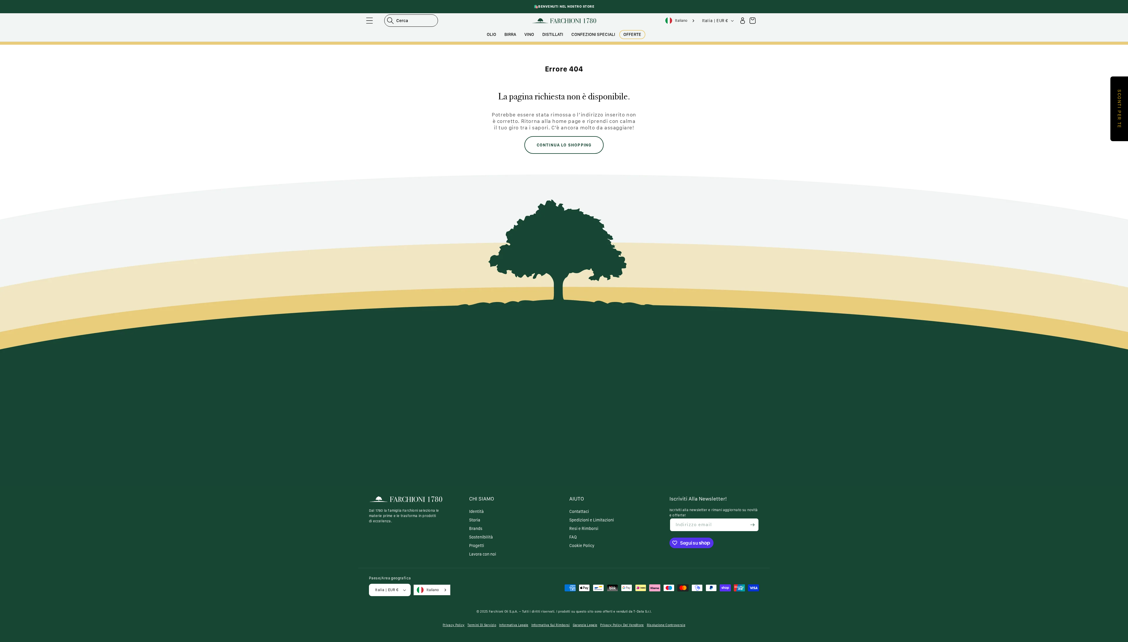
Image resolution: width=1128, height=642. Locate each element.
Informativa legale (513, 625)
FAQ (573, 537)
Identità (476, 511)
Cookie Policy (581, 545)
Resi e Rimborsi (583, 528)
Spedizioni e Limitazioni (591, 520)
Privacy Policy (453, 625)
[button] (369, 20)
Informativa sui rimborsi (550, 625)
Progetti (476, 545)
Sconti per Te (1119, 108)
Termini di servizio (481, 625)
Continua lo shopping (564, 145)
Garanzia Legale (585, 625)
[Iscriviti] (752, 525)
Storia (474, 520)
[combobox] (680, 21)
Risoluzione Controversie (666, 625)
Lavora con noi (482, 554)
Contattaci (579, 511)
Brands (475, 528)
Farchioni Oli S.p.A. (503, 611)
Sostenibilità (481, 537)
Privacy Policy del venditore (622, 625)
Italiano (681, 20)
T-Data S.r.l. (642, 611)
